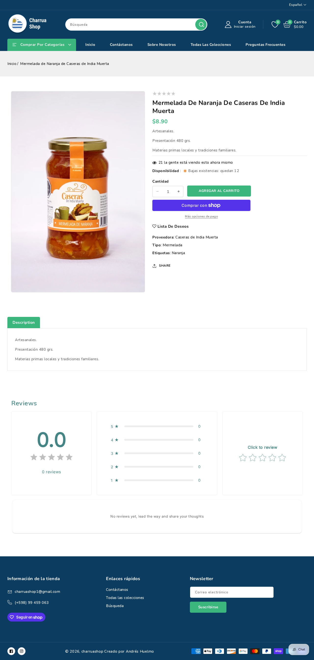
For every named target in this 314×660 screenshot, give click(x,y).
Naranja (178, 252)
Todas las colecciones (125, 597)
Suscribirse (208, 607)
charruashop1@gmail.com (37, 591)
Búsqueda (201, 24)
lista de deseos (173, 226)
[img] (51, 458)
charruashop (92, 651)
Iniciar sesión (245, 26)
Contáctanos (117, 589)
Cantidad (160, 181)
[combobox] (136, 24)
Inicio (11, 63)
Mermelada (173, 245)
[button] (157, 426)
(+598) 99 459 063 (32, 602)
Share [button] (165, 265)
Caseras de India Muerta (196, 237)
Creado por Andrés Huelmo (129, 651)
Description (24, 322)
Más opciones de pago (201, 216)
